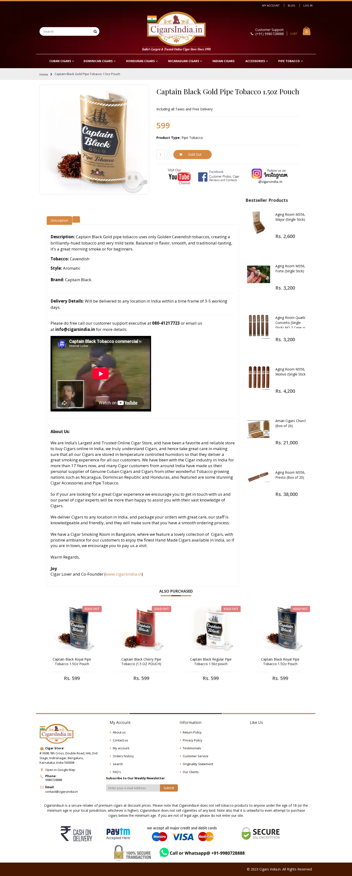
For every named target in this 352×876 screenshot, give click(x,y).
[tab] (76, 218)
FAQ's (117, 772)
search (118, 764)
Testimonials (192, 748)
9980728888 (53, 780)
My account (121, 748)
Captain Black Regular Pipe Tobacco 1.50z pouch (211, 661)
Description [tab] (59, 220)
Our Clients (191, 772)
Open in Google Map (60, 770)
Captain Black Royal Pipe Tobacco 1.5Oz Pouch (72, 661)
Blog (291, 5)
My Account (271, 5)
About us (119, 732)
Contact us (120, 740)
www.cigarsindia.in (124, 574)
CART (293, 34)
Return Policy (192, 732)
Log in (307, 5)
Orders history (123, 756)
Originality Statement (198, 764)
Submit (169, 788)
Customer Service (195, 756)
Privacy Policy (192, 740)
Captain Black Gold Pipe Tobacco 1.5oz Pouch (227, 91)
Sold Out (195, 154)
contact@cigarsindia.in (61, 791)
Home (44, 74)
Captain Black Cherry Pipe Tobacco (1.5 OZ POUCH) (141, 661)
